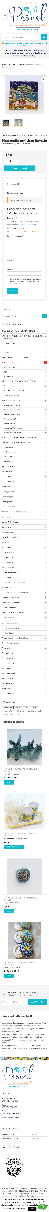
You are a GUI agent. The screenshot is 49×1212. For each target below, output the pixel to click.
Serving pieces (8, 466)
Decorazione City (10, 424)
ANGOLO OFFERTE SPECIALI (15, 357)
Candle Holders (9, 343)
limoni (27, 708)
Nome (10, 260)
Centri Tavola (8, 447)
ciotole (18, 708)
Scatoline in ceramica (12, 967)
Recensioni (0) (13, 184)
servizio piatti (8, 714)
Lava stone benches (10, 537)
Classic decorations (10, 623)
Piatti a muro (8, 457)
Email (10, 270)
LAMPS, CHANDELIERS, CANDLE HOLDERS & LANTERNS (22, 337)
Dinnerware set (8, 481)
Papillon (6, 372)
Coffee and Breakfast (10, 572)
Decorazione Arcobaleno (12, 414)
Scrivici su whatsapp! (10, 1117)
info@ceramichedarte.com (12, 1113)
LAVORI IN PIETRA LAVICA (14, 391)
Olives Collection (9, 607)
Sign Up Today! (37, 1002)
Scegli (9, 782)
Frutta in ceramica (10, 452)
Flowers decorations (10, 628)
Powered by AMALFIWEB (24, 1196)
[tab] (24, 184)
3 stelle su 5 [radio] (18, 231)
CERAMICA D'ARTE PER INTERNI (17, 442)
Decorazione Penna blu (12, 405)
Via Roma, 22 (9, 1098)
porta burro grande (35, 711)
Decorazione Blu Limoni (12, 410)
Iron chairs (6, 542)
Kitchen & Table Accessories (14, 512)
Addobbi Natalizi (9, 367)
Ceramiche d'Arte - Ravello (12, 1188)
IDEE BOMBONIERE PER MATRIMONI (15, 135)
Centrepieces (7, 471)
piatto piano (20, 711)
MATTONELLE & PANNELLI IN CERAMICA (20, 437)
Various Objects (8, 673)
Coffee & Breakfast (10, 522)
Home (4, 64)
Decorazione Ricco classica (13, 428)
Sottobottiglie (8, 376)
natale (35, 708)
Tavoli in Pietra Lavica (11, 396)
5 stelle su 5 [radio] (34, 231)
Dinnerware (6, 517)
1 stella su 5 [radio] (8, 231)
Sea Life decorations (10, 643)
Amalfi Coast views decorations (15, 638)
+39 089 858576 (9, 1107)
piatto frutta (8, 711)
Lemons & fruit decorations (13, 613)
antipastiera (8, 708)
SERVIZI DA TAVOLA (11, 400)
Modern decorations (10, 633)
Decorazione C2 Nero (11, 419)
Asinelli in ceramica (12, 774)
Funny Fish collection (10, 597)
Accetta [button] (31, 1209)
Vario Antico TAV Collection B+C (15, 592)
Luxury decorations (9, 618)
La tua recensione (15, 236)
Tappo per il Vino (11, 903)
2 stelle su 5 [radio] (12, 231)
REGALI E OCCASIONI (16, 64)
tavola (19, 714)
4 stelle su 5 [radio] (25, 231)
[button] (43, 79)
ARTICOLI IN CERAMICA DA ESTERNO (19, 381)
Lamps (6, 348)
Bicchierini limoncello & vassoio (16, 838)
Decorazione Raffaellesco (13, 433)
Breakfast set (7, 461)
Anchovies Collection (10, 602)
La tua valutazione (15, 229)
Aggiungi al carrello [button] (14, 847)
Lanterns (7, 353)
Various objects (8, 476)
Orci (5, 386)
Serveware (6, 527)
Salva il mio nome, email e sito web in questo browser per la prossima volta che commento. (25, 281)
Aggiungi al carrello (19, 168)
